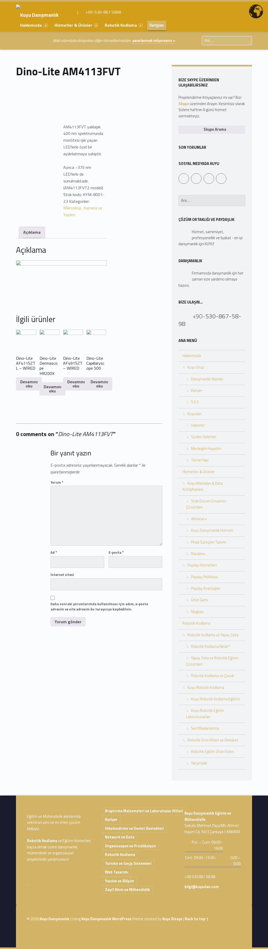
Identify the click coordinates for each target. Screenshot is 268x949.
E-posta (116, 552)
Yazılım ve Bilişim (119, 881)
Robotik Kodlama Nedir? (210, 646)
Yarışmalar (199, 763)
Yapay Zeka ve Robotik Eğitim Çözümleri (212, 661)
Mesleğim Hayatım (206, 448)
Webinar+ (199, 519)
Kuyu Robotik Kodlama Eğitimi (215, 699)
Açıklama (32, 232)
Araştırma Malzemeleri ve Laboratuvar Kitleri (144, 811)
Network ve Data (119, 837)
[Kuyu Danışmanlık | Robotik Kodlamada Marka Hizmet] (41, 12)
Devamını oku (29, 384)
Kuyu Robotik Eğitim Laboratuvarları (205, 713)
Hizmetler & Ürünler (73, 25)
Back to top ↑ (197, 919)
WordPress (121, 919)
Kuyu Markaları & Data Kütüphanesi (202, 486)
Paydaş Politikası (204, 577)
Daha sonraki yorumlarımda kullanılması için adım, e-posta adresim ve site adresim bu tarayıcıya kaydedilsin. (99, 606)
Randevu (198, 554)
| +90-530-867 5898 (98, 12)
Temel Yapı (200, 460)
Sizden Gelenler (203, 437)
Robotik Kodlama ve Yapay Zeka (212, 635)
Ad (54, 552)
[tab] (32, 232)
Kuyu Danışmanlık (54, 919)
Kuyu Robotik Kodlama (205, 687)
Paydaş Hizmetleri (202, 565)
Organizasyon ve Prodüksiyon (130, 846)
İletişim (156, 25)
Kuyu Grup (195, 367)
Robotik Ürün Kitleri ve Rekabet (212, 740)
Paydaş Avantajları (205, 588)
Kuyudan (194, 414)
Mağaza (197, 612)
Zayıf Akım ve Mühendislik (127, 890)
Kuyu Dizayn (172, 919)
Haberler (198, 425)
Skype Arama (214, 129)
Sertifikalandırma (205, 728)
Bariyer (111, 819)
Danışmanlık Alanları (207, 379)
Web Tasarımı (116, 872)
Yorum (57, 482)
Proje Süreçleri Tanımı (208, 542)
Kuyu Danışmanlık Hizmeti (212, 530)
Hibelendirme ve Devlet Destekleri (134, 828)
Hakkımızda (31, 25)
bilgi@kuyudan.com (202, 887)
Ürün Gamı (199, 600)
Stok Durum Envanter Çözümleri (206, 504)
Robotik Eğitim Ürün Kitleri (212, 751)
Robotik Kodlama (121, 25)
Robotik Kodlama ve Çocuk (212, 676)
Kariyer (196, 390)
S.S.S (195, 402)
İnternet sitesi (62, 574)
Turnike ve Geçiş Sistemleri (128, 863)
